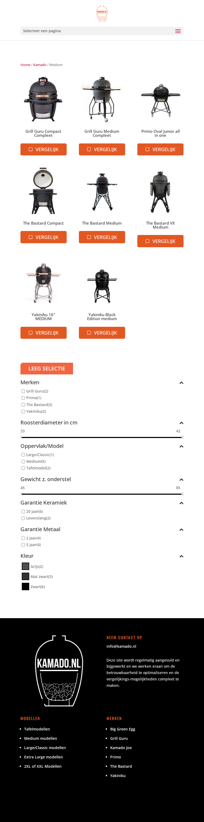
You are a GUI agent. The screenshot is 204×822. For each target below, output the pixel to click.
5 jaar (31, 544)
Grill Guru (35, 391)
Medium (33, 461)
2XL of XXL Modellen (43, 766)
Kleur (26, 556)
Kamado (39, 64)
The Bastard (37, 404)
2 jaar (31, 538)
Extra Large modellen (43, 756)
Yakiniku (34, 411)
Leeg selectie (46, 368)
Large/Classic (38, 454)
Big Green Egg (122, 729)
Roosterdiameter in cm (49, 423)
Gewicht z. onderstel (45, 480)
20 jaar (32, 511)
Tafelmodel (36, 467)
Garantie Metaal (40, 530)
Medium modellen (40, 738)
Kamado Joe (121, 747)
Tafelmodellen (37, 729)
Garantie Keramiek (43, 503)
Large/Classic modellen (45, 747)
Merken (29, 383)
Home (25, 64)
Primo (31, 397)
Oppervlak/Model (41, 446)
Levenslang (36, 518)
